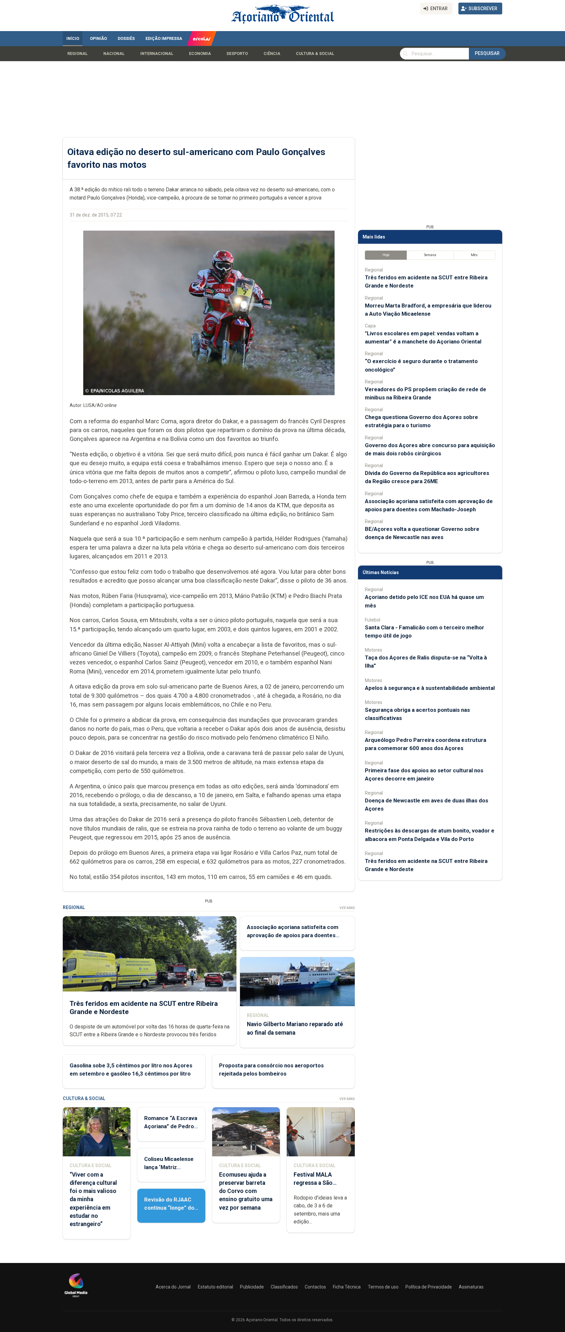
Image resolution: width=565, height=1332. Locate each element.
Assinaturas (471, 1286)
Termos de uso (383, 1286)
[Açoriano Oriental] (76, 1298)
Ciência (272, 53)
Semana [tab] (430, 255)
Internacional (156, 53)
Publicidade (252, 1286)
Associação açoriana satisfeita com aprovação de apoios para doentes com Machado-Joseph (292, 935)
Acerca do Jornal (173, 1286)
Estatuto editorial (215, 1286)
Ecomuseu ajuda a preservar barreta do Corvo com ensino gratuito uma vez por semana (245, 1191)
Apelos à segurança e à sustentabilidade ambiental (430, 688)
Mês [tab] (474, 255)
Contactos (315, 1286)
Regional (77, 53)
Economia (200, 53)
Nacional (114, 53)
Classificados (284, 1286)
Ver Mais (347, 908)
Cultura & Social (315, 53)
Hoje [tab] (386, 255)
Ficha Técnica (347, 1286)
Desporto (237, 53)
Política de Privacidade (428, 1286)
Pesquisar (487, 53)
